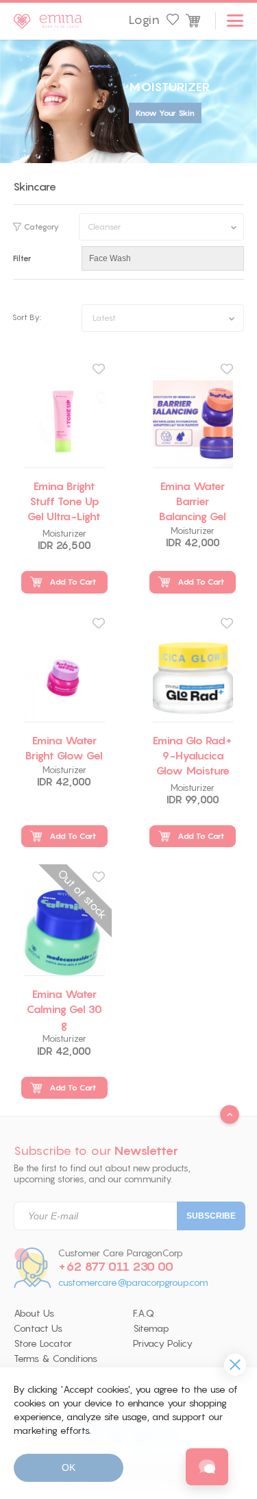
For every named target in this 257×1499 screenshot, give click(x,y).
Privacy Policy (163, 1343)
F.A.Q (143, 1313)
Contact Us (38, 1328)
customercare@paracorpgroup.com (133, 1283)
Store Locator (43, 1343)
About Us (34, 1313)
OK (68, 1467)
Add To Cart (73, 581)
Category (41, 227)
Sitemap (151, 1328)
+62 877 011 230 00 (115, 1266)
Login (144, 19)
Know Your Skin (165, 113)
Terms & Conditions (55, 1358)
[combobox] (163, 318)
